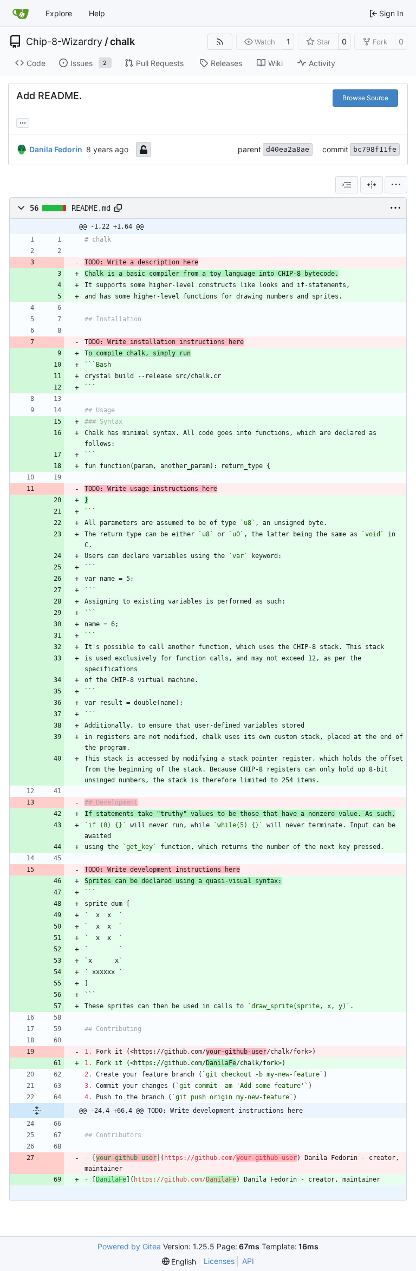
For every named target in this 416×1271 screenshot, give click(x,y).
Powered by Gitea (129, 1246)
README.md (91, 208)
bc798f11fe (374, 149)
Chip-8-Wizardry (64, 41)
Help (97, 13)
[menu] (396, 184)
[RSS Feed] (219, 42)
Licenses (219, 1261)
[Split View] (371, 184)
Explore (59, 13)
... (23, 121)
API (248, 1261)
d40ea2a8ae (287, 149)
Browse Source (365, 98)
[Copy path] (118, 208)
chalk (122, 41)
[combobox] (346, 184)
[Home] (20, 13)
